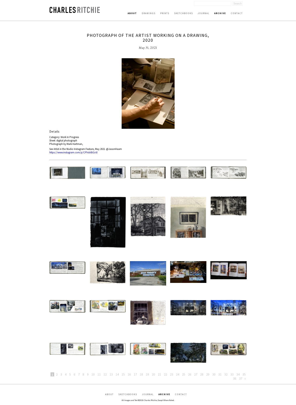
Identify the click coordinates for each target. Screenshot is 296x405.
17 (135, 374)
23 (171, 374)
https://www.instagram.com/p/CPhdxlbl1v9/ (73, 152)
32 (226, 374)
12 (105, 374)
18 (141, 374)
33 (232, 374)
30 (213, 374)
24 (177, 374)
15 (123, 374)
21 (159, 374)
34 (238, 374)
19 (147, 374)
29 (207, 374)
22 (165, 374)
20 (153, 374)
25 (183, 374)
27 (195, 374)
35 (244, 374)
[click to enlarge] (148, 94)
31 (219, 374)
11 (99, 374)
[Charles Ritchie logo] (75, 12)
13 (111, 374)
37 (240, 378)
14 (117, 374)
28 (201, 374)
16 (129, 374)
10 (93, 374)
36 (234, 378)
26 (189, 374)
